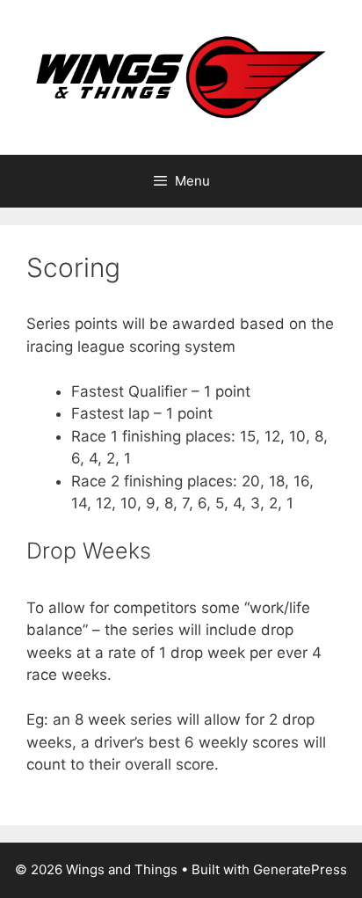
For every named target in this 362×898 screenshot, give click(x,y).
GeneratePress (300, 869)
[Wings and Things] (181, 76)
